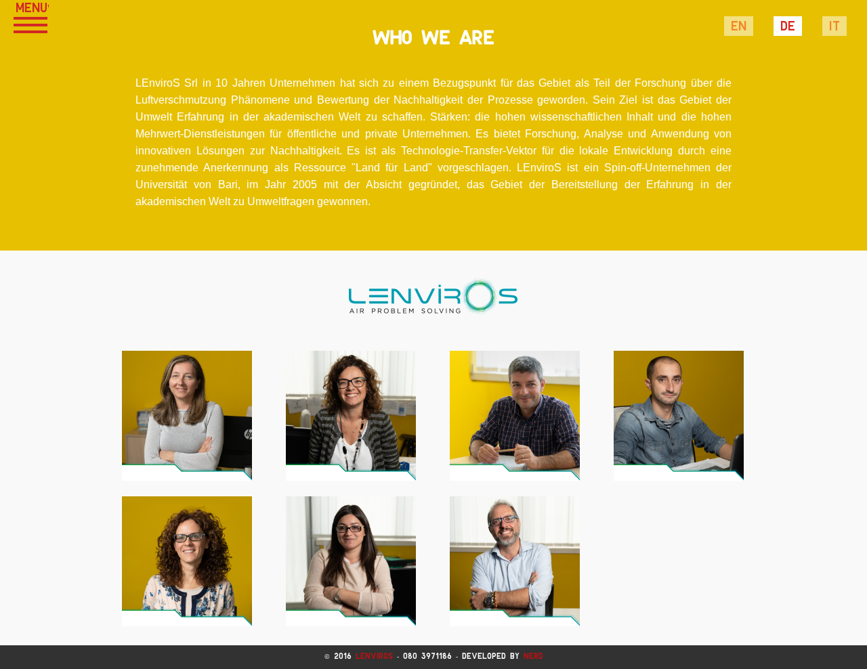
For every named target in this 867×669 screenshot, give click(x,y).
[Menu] (30, 24)
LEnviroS (374, 656)
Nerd (533, 656)
